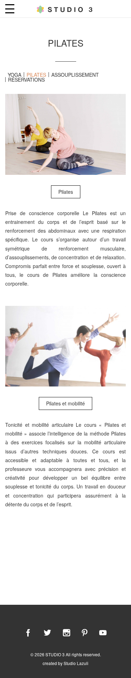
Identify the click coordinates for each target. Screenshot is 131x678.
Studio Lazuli (76, 663)
